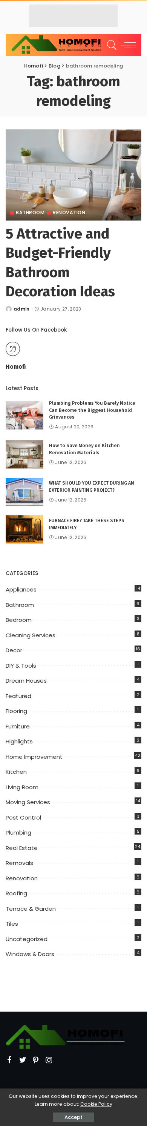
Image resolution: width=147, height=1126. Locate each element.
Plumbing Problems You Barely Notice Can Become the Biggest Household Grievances (92, 410)
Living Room (22, 787)
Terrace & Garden (31, 909)
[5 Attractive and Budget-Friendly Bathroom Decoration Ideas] (73, 175)
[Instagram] (49, 1060)
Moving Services (28, 802)
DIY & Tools (21, 666)
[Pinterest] (36, 1060)
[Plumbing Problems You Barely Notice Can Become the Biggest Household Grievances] (24, 415)
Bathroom (30, 212)
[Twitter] (22, 1060)
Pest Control (23, 817)
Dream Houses (26, 681)
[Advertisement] (73, 16)
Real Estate (22, 848)
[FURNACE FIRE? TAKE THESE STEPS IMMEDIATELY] (24, 529)
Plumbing (18, 832)
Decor (14, 650)
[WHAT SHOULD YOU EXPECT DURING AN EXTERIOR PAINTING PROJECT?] (24, 492)
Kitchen (16, 772)
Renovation (69, 212)
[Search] (110, 45)
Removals (19, 863)
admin (22, 309)
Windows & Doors (30, 954)
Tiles (12, 924)
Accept (73, 1117)
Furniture (18, 726)
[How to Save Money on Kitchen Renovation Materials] (24, 454)
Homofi (16, 366)
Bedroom (19, 620)
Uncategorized (26, 939)
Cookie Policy (96, 1104)
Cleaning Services (30, 635)
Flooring (16, 711)
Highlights (19, 741)
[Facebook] (9, 1060)
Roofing (16, 893)
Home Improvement (34, 757)
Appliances (21, 589)
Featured (18, 696)
